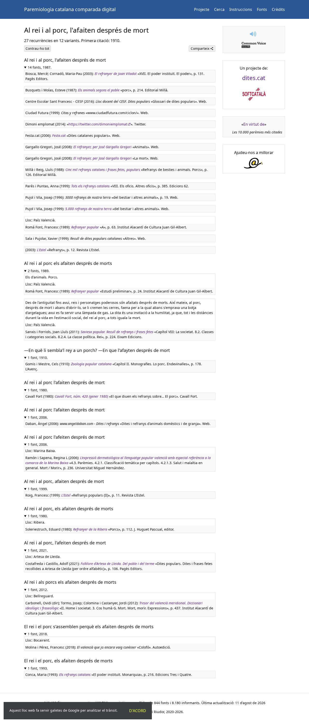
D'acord (137, 710)
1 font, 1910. (38, 357)
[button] (254, 34)
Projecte (201, 9)
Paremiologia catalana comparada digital (70, 9)
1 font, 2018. (38, 634)
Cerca (219, 9)
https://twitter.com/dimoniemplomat (98, 124)
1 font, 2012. (38, 589)
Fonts (262, 9)
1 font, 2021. (38, 550)
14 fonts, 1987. (39, 67)
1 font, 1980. (38, 390)
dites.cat (253, 78)
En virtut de (253, 124)
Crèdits (278, 9)
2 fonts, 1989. (38, 271)
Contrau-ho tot (37, 48)
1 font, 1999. (38, 489)
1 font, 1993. (38, 668)
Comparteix (200, 48)
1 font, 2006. (38, 417)
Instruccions (240, 9)
